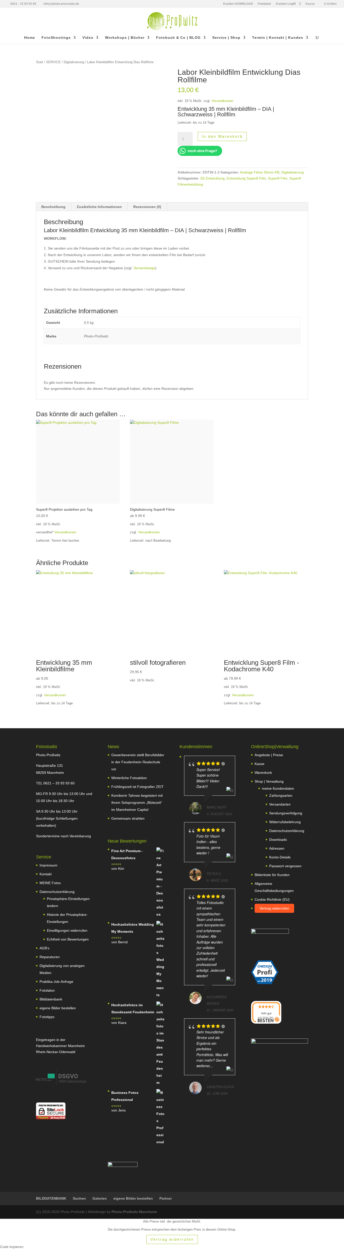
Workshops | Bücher (125, 38)
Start (39, 62)
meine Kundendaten (278, 788)
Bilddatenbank (51, 999)
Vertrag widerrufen (274, 908)
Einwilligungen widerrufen (67, 930)
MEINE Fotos (50, 883)
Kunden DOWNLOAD (238, 4)
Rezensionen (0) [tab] (147, 207)
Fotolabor (264, 4)
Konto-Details (280, 857)
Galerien (99, 1198)
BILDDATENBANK (51, 1198)
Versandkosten (222, 101)
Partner (165, 1198)
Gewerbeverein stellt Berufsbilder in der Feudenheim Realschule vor (137, 762)
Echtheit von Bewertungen (68, 939)
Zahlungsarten (280, 795)
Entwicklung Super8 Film (246, 178)
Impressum (48, 865)
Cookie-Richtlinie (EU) (272, 899)
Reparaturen (50, 957)
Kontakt (46, 874)
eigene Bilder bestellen (58, 1008)
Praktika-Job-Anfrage (56, 982)
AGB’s (44, 948)
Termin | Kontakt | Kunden (277, 38)
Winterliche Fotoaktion (129, 778)
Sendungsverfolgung (285, 813)
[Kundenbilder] (61, 1084)
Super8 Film (277, 178)
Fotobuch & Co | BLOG (178, 38)
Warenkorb (263, 773)
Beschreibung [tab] (53, 207)
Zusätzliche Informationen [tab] (99, 207)
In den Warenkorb (222, 136)
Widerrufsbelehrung (285, 822)
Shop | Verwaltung (269, 781)
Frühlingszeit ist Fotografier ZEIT (137, 787)
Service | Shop (226, 38)
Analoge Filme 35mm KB (259, 172)
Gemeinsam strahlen (128, 818)
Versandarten (280, 804)
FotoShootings (56, 38)
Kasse (310, 4)
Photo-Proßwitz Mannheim (134, 1212)
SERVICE (53, 62)
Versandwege (144, 268)
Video (87, 38)
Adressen (276, 848)
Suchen (79, 1198)
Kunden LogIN (286, 4)
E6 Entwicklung (212, 178)
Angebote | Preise (269, 755)
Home (29, 38)
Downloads (278, 840)
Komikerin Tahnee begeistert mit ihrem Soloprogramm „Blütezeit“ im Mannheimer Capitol (137, 802)
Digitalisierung (74, 62)
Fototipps (47, 1017)
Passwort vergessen (285, 866)
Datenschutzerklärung (57, 892)
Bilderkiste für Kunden (272, 875)
